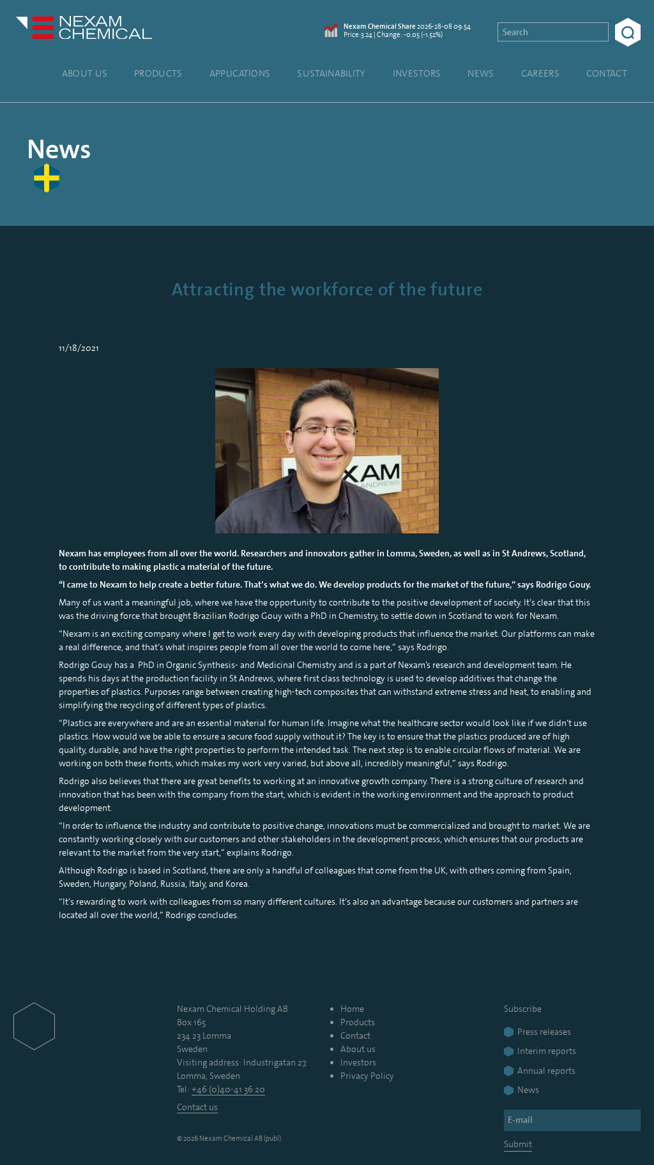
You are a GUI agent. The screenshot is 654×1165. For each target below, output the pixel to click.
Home (352, 1008)
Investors (417, 73)
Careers (540, 73)
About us (84, 73)
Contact (606, 73)
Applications (240, 73)
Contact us (197, 1107)
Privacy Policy (367, 1075)
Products (158, 73)
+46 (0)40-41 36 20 (228, 1089)
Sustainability (331, 73)
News (481, 73)
